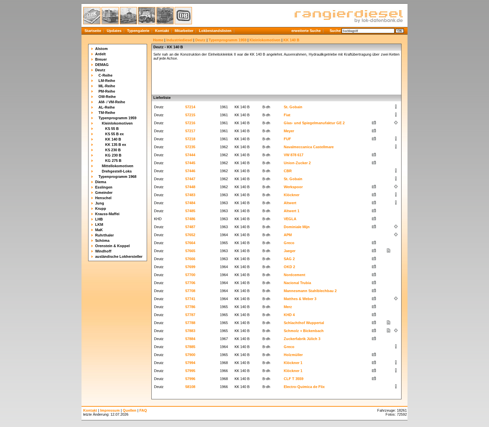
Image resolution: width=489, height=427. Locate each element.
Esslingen (103, 187)
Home (158, 40)
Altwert (290, 203)
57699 (190, 267)
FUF (287, 139)
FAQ (143, 410)
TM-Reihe (106, 113)
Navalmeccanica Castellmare (309, 147)
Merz (288, 307)
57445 (190, 163)
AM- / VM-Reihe (111, 102)
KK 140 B (113, 139)
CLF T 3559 (293, 379)
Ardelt (100, 54)
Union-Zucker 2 (297, 163)
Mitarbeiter (184, 31)
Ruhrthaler (104, 235)
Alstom (101, 49)
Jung (99, 203)
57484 (190, 203)
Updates (114, 31)
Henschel (103, 198)
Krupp (100, 209)
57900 (190, 355)
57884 (190, 339)
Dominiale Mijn (297, 227)
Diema (100, 182)
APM (288, 235)
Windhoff (103, 251)
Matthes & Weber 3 (300, 299)
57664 (190, 243)
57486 (190, 219)
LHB (99, 219)
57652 (190, 235)
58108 (190, 387)
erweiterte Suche (306, 31)
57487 (190, 227)
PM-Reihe (106, 91)
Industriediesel (179, 40)
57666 (190, 259)
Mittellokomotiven (117, 166)
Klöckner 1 (293, 363)
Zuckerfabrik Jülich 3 (302, 339)
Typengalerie (138, 31)
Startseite (92, 31)
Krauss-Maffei (107, 214)
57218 (190, 139)
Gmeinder (103, 193)
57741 (190, 299)
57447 (190, 179)
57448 (190, 187)
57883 (190, 331)
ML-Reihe (106, 86)
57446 (190, 171)
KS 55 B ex (114, 134)
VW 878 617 (293, 155)
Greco (289, 243)
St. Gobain (293, 107)
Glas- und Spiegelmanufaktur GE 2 (314, 123)
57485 (190, 211)
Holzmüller (293, 355)
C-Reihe (105, 75)
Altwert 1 (291, 211)
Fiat (287, 115)
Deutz (100, 70)
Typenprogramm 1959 (117, 118)
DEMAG (102, 65)
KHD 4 (289, 315)
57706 (190, 283)
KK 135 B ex (115, 145)
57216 (190, 123)
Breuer (101, 59)
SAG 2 (289, 259)
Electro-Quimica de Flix (304, 387)
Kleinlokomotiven (117, 123)
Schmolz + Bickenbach (304, 331)
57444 (190, 155)
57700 (190, 275)
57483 (190, 195)
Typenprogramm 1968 (117, 177)
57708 (190, 291)
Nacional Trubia (297, 283)
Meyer (289, 131)
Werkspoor (293, 187)
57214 (190, 107)
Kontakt (162, 31)
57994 (190, 363)
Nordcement (294, 275)
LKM (99, 224)
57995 (190, 371)
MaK (99, 230)
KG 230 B (113, 155)
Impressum (110, 410)
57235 (190, 147)
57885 (190, 347)
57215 (190, 115)
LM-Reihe (106, 81)
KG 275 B (113, 161)
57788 (190, 323)
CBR (288, 171)
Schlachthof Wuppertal (304, 323)
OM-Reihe (107, 97)
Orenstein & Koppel (112, 246)
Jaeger (289, 251)
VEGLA (290, 219)
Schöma (102, 240)
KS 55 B (112, 129)
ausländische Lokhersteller (118, 256)
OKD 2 (289, 267)
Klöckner (291, 195)
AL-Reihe (106, 107)
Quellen (129, 410)
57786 (190, 307)
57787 (190, 315)
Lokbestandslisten (215, 31)
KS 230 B (113, 150)
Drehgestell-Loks (117, 171)
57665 (190, 251)
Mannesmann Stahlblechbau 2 (310, 291)
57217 (190, 131)
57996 (190, 379)
